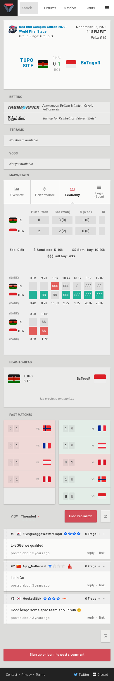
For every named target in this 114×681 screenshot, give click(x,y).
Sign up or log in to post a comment (57, 655)
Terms (40, 674)
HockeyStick (32, 599)
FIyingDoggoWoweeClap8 (42, 534)
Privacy (26, 674)
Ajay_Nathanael (34, 566)
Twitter (84, 675)
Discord (102, 675)
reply (90, 553)
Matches (70, 8)
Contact (11, 674)
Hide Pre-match (80, 516)
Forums (50, 8)
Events (90, 8)
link (102, 553)
